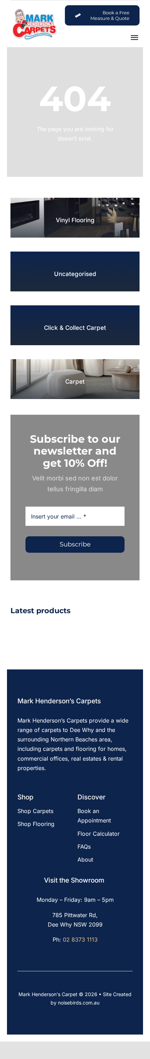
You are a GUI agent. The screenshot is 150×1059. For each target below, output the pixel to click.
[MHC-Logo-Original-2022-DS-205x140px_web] (34, 10)
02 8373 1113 (80, 939)
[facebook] (19, 786)
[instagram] (31, 786)
